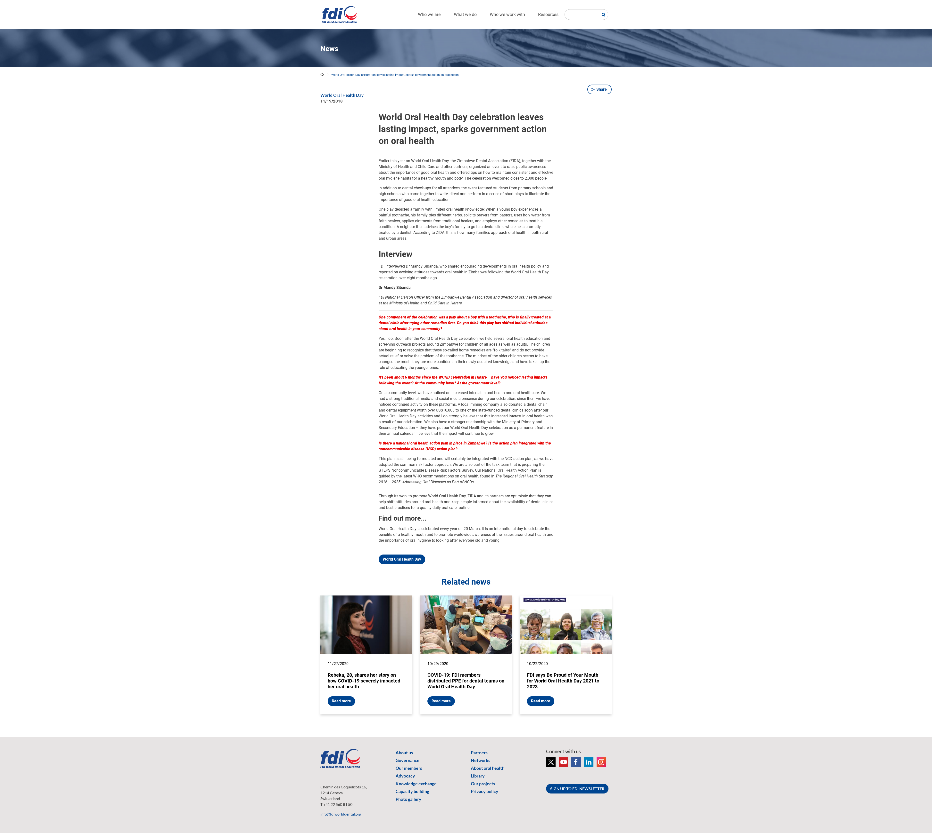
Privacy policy (484, 791)
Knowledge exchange (416, 783)
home (322, 74)
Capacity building (412, 791)
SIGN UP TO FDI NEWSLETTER (577, 788)
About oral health (487, 768)
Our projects (483, 783)
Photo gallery (408, 799)
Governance (407, 760)
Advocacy (405, 775)
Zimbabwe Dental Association (482, 161)
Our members (409, 768)
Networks (480, 760)
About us (404, 752)
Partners (479, 752)
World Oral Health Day (430, 161)
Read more (341, 701)
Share (601, 89)
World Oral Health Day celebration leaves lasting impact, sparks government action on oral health (395, 75)
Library (478, 775)
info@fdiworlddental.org (340, 814)
